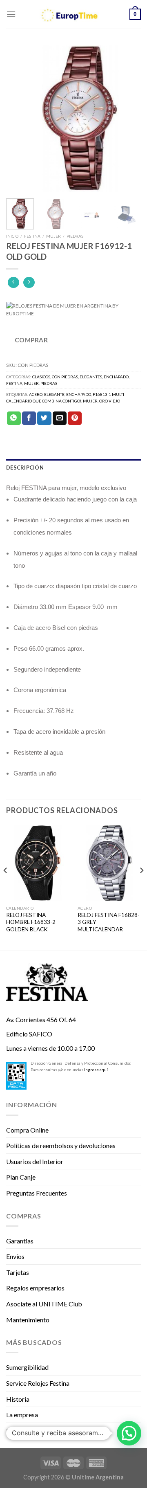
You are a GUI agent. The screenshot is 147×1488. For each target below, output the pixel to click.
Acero (35, 394)
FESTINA (32, 236)
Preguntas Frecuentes (36, 1193)
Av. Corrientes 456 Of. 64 (41, 1019)
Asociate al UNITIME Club (44, 1304)
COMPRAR (31, 340)
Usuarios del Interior (34, 1161)
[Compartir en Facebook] (29, 418)
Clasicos (41, 376)
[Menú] (11, 14)
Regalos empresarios (35, 1288)
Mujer (53, 236)
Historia (17, 1399)
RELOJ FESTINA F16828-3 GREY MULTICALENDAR (109, 922)
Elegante (54, 394)
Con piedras (65, 376)
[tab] (73, 467)
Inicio (12, 236)
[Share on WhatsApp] (14, 418)
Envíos (15, 1256)
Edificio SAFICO (29, 1034)
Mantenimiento (27, 1320)
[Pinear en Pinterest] (75, 418)
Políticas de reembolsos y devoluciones (61, 1145)
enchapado (78, 394)
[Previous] (19, 118)
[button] (129, 1433)
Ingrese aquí (96, 1069)
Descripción (25, 467)
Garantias (19, 1241)
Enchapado (116, 376)
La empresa (22, 1414)
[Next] (127, 118)
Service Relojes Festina (37, 1383)
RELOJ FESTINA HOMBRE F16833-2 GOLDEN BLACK (31, 922)
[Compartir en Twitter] (44, 418)
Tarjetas (17, 1272)
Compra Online (27, 1130)
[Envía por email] (60, 418)
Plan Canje (21, 1177)
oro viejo (109, 400)
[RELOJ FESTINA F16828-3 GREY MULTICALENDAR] (109, 863)
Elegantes (91, 376)
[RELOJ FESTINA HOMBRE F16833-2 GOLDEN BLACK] (37, 863)
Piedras (75, 236)
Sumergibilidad (27, 1367)
